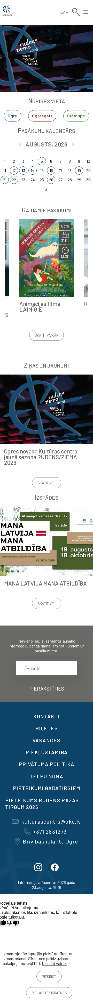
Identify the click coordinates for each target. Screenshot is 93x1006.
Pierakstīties (46, 688)
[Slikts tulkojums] (12, 923)
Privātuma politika (46, 764)
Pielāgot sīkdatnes (49, 993)
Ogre (12, 115)
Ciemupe (76, 115)
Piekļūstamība (47, 752)
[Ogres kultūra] (7, 12)
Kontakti (46, 716)
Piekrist (49, 976)
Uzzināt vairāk (54, 963)
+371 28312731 (51, 831)
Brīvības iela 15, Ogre (50, 841)
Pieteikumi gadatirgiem (46, 788)
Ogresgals (42, 115)
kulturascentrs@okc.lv (51, 821)
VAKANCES (46, 740)
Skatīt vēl (46, 483)
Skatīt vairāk (46, 335)
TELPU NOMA (46, 776)
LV (62, 12)
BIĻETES (46, 728)
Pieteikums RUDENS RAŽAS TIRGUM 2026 (42, 803)
